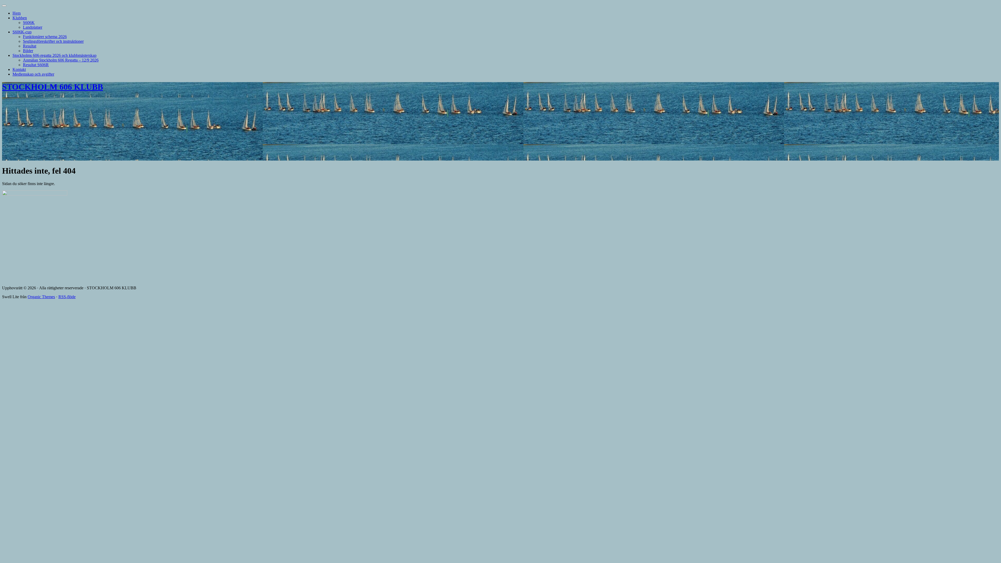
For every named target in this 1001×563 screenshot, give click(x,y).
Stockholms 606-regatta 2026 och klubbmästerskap (54, 55)
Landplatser (32, 27)
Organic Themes (41, 297)
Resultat (29, 46)
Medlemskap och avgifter (33, 74)
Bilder (28, 50)
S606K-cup (22, 32)
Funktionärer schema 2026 (45, 36)
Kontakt (19, 69)
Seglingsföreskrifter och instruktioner (53, 41)
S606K (29, 22)
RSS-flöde (67, 297)
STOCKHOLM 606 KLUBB (52, 86)
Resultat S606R (36, 65)
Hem (17, 13)
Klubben (20, 18)
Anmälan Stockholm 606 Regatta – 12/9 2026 (61, 60)
